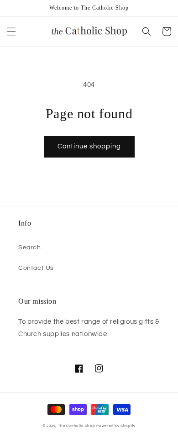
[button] (11, 31)
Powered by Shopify (116, 426)
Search (29, 247)
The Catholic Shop (76, 426)
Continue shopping (89, 146)
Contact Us (36, 268)
